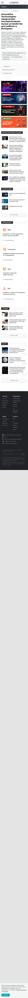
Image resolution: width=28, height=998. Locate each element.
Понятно (5, 995)
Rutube (15, 425)
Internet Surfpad (5, 36)
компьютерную (17, 35)
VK (13, 421)
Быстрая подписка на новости (13, 435)
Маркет (15, 404)
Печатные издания (15, 411)
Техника (15, 406)
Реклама (4, 421)
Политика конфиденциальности (13, 439)
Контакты (4, 425)
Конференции (16, 398)
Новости (4, 398)
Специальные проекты (16, 401)
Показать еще (14, 214)
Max (14, 419)
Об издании (5, 419)
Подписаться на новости (8, 69)
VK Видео (15, 423)
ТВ (13, 408)
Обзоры (4, 405)
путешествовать (12, 41)
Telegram (15, 427)
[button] (25, 3)
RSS (5, 437)
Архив (4, 407)
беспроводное (17, 36)
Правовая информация (11, 443)
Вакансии (4, 423)
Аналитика (5, 400)
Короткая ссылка (8, 73)
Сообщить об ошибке (10, 441)
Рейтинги (4, 403)
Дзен (14, 429)
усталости (3, 47)
